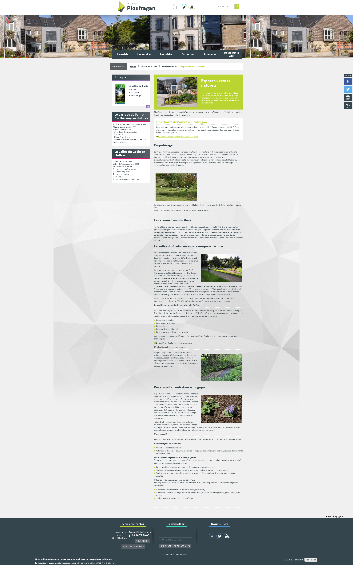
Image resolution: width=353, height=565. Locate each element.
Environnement (169, 66)
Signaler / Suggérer (133, 546)
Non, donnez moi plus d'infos (103, 563)
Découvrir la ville (149, 66)
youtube (192, 7)
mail (348, 106)
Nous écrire (142, 541)
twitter (184, 7)
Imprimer (348, 98)
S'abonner (166, 546)
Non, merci (311, 560)
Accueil (133, 66)
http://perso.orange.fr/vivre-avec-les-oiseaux (211, 294)
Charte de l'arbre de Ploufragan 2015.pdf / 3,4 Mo (178, 136)
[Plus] (148, 106)
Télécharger (136, 95)
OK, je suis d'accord (294, 559)
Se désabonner (182, 546)
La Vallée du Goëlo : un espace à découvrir (174, 343)
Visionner (135, 92)
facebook (176, 7)
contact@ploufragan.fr (140, 532)
